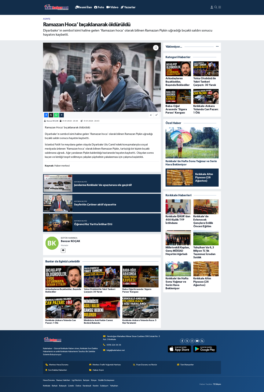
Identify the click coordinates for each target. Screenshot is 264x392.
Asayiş (46, 19)
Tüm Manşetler (187, 365)
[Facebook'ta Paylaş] (46, 115)
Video (114, 7)
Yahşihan (114, 386)
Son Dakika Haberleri (57, 370)
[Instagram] (192, 341)
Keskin (96, 386)
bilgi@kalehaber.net (116, 350)
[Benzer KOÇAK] (52, 243)
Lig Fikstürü (77, 380)
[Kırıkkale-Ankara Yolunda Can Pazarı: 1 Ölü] (63, 307)
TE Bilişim (217, 384)
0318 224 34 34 (114, 345)
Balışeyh (63, 386)
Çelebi (71, 386)
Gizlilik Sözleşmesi (106, 380)
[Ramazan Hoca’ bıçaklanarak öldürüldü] (102, 77)
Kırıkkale (46, 386)
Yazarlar (130, 7)
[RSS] (202, 341)
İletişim (86, 380)
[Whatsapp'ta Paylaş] (56, 115)
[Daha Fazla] (61, 115)
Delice (78, 386)
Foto (101, 7)
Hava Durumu (49, 380)
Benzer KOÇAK (52, 121)
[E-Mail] (63, 250)
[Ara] (215, 7)
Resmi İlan (85, 7)
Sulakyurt (104, 386)
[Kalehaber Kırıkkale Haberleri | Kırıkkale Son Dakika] (57, 7)
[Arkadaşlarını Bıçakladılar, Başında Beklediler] (63, 276)
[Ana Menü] (219, 7)
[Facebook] (182, 341)
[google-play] (205, 348)
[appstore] (179, 348)
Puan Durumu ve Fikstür (146, 365)
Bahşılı (54, 386)
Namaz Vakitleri (63, 380)
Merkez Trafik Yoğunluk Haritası (107, 365)
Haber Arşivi (98, 370)
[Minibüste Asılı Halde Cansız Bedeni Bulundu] (102, 307)
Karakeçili (87, 386)
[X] (187, 341)
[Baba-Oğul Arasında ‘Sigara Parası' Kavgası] (140, 276)
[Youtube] (197, 341)
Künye (94, 380)
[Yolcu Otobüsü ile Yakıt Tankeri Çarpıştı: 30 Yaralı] (102, 276)
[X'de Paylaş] (51, 115)
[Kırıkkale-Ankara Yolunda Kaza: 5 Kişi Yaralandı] (140, 307)
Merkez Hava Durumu (58, 365)
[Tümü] (217, 47)
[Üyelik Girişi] (212, 7)
